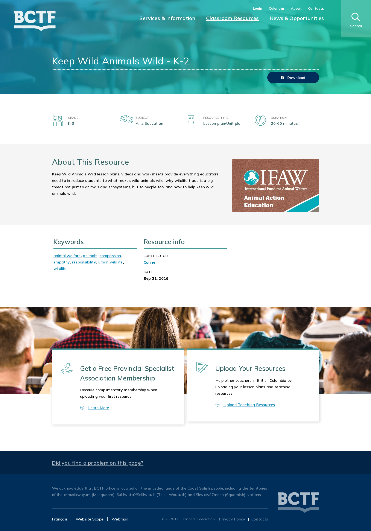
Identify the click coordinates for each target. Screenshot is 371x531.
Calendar (276, 8)
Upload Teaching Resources (249, 404)
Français (60, 519)
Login (257, 8)
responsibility (84, 262)
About (296, 8)
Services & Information (168, 18)
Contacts (316, 8)
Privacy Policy (232, 519)
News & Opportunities (297, 18)
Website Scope (89, 519)
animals (90, 255)
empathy (61, 262)
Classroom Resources (232, 18)
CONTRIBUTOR (156, 256)
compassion (110, 255)
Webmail (120, 519)
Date (148, 272)
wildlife (59, 268)
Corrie (149, 262)
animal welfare (67, 255)
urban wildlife (110, 262)
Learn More (98, 407)
